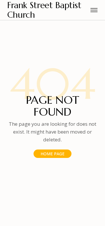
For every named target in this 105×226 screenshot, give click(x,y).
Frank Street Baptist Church (44, 10)
